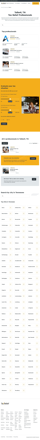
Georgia (20, 413)
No (9, 119)
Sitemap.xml (35, 422)
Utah (15, 427)
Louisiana (11, 416)
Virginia (2, 429)
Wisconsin (16, 429)
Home (2, 7)
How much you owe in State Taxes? (8, 105)
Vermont (20, 427)
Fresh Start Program (27, 427)
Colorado (2, 413)
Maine (16, 416)
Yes (3, 119)
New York (7, 422)
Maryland (20, 416)
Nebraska (7, 419)
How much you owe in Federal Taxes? (8, 94)
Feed (34, 420)
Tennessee (6, 7)
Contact (34, 416)
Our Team (34, 413)
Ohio (19, 422)
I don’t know (5, 96)
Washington (8, 429)
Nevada (11, 419)
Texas (11, 427)
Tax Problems (17, 3)
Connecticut (8, 413)
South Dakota (3, 427)
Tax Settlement (24, 3)
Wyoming (20, 429)
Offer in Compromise (27, 423)
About (29, 3)
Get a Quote (36, 3)
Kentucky (7, 416)
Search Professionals (10, 3)
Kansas (2, 416)
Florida (16, 413)
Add (34, 179)
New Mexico (3, 422)
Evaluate (4, 123)
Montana (2, 419)
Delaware (11, 413)
